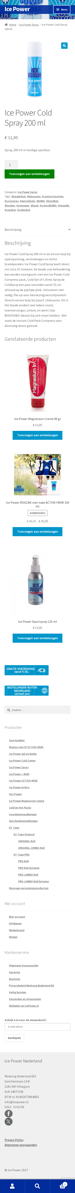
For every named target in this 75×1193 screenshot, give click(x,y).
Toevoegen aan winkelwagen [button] (37, 435)
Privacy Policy (14, 1140)
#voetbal (10, 210)
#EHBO (40, 201)
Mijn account (17, 916)
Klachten (14, 979)
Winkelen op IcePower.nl (24, 1006)
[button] (64, 45)
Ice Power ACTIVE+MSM (23, 780)
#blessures (34, 196)
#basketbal (18, 196)
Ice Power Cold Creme (22, 760)
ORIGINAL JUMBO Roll (31, 848)
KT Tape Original (24, 834)
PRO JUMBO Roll (28, 874)
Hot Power (15, 794)
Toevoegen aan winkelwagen (29, 174)
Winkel (13, 937)
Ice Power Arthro (19, 787)
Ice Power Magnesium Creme (26, 801)
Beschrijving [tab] (13, 229)
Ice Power (17, 9)
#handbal (52, 201)
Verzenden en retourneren (25, 999)
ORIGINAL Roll (26, 841)
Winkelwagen (58, 1183)
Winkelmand (16, 930)
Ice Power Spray (29, 24)
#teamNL (63, 205)
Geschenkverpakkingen (23, 821)
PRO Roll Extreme (28, 868)
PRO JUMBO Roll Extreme (33, 881)
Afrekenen (15, 923)
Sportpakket (17, 740)
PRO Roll (23, 861)
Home (12, 24)
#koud (34, 205)
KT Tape (14, 827)
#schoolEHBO (48, 205)
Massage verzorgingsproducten (28, 888)
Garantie (14, 972)
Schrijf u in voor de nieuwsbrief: (25, 1020)
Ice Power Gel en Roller (23, 754)
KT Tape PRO (22, 854)
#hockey (10, 205)
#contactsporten (52, 196)
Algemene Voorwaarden (23, 965)
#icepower (22, 205)
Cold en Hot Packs (20, 807)
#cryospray (12, 201)
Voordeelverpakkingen (23, 814)
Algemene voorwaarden (21, 1145)
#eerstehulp (27, 201)
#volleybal (23, 210)
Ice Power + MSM (19, 774)
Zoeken (37, 1186)
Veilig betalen (17, 992)
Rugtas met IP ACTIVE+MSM (26, 747)
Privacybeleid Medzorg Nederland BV (31, 985)
